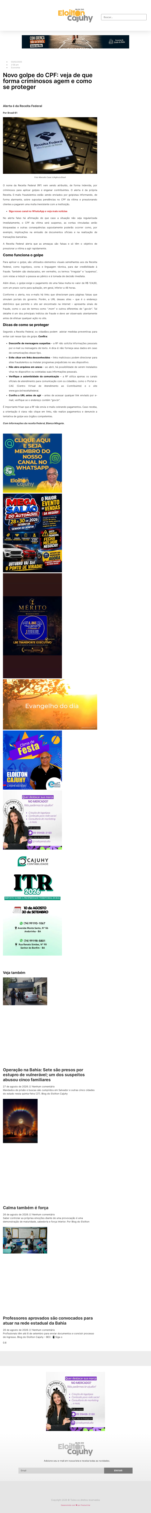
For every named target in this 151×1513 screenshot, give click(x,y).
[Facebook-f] (70, 1489)
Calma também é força (25, 1207)
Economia (15, 67)
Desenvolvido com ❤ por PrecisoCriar (75, 1505)
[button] (5, 15)
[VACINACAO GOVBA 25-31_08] (75, 47)
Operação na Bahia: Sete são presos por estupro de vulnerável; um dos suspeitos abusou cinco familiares (44, 1074)
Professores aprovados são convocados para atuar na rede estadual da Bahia (48, 1321)
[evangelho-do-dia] (50, 728)
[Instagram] (81, 1489)
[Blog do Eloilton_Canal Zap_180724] (32, 491)
